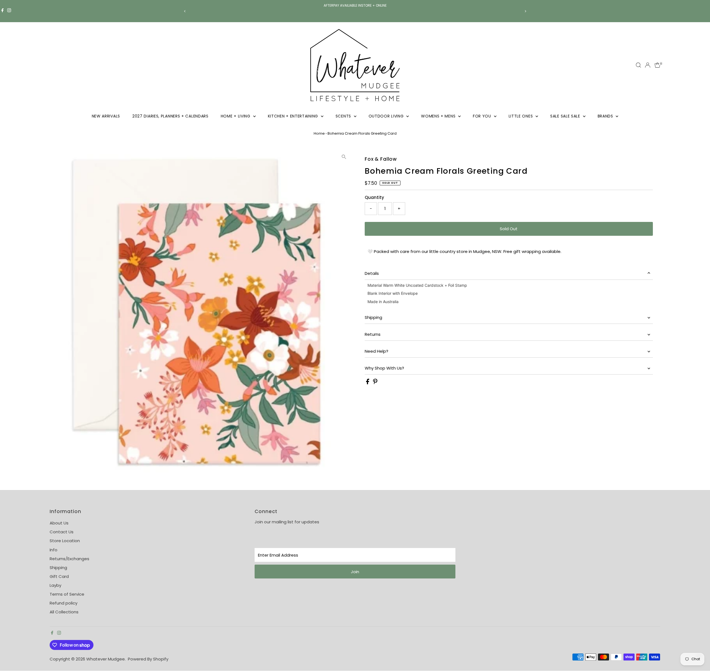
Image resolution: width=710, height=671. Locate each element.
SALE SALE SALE (566, 116)
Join (355, 572)
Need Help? (376, 351)
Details (372, 273)
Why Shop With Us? (384, 368)
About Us (59, 523)
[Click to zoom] (344, 157)
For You (483, 116)
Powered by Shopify (148, 659)
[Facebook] (2, 11)
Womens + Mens (439, 116)
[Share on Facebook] (368, 383)
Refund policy (63, 603)
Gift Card (59, 576)
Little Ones (521, 116)
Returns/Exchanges (69, 559)
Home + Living (236, 116)
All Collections (64, 612)
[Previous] (185, 11)
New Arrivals (106, 116)
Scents (344, 116)
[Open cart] (657, 65)
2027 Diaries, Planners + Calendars (170, 116)
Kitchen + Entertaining (294, 116)
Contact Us (61, 532)
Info (53, 550)
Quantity (374, 197)
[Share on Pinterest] (375, 383)
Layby (55, 585)
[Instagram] (9, 11)
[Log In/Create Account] (647, 65)
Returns (373, 334)
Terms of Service (67, 594)
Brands (606, 116)
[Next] (525, 11)
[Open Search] (638, 65)
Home (319, 133)
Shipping (373, 317)
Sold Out (509, 229)
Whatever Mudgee (105, 659)
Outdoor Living (387, 116)
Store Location (65, 541)
